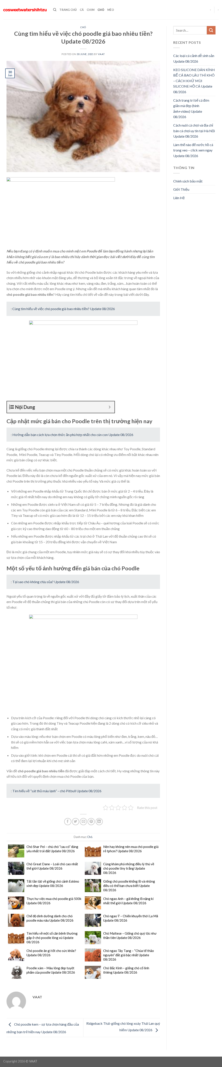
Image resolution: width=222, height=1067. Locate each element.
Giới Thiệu (181, 189)
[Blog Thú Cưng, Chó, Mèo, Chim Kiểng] (25, 9)
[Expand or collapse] (109, 407)
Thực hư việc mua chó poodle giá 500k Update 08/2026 (53, 901)
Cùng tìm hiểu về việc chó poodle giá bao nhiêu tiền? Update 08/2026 (63, 309)
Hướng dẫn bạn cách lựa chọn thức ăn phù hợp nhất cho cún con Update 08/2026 (72, 435)
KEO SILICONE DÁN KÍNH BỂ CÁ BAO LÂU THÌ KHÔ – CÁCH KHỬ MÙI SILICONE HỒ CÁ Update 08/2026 (194, 81)
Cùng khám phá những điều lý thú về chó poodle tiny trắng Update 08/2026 (128, 868)
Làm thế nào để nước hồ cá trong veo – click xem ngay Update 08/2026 (193, 150)
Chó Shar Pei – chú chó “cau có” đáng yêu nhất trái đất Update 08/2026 (52, 849)
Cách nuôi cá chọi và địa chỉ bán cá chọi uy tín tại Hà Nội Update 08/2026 (194, 130)
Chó (101, 9)
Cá (82, 9)
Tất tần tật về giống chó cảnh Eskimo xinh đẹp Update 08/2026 (52, 883)
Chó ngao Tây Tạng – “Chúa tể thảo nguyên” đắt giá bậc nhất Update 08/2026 (128, 955)
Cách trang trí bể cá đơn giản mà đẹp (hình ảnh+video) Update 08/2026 (191, 108)
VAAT (101, 54)
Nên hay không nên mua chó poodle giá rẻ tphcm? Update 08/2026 (130, 849)
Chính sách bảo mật (187, 181)
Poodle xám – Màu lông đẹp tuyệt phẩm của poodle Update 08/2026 (50, 970)
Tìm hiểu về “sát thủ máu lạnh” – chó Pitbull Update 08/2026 (56, 791)
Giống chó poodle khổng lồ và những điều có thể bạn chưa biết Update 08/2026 (129, 885)
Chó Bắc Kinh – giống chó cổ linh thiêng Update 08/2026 (126, 970)
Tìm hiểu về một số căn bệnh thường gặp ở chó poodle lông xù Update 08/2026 (52, 937)
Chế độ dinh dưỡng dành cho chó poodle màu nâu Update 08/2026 (49, 918)
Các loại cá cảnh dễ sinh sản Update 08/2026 (193, 58)
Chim (91, 9)
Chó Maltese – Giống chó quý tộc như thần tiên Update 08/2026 (130, 935)
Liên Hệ (179, 198)
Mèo (110, 9)
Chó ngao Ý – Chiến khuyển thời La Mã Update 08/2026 (130, 918)
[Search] (54, 10)
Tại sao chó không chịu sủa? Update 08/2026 (45, 582)
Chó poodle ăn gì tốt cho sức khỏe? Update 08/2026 (51, 953)
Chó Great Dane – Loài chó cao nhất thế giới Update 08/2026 (52, 866)
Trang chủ (68, 9)
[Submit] (211, 30)
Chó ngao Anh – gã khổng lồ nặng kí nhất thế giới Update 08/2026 (128, 901)
